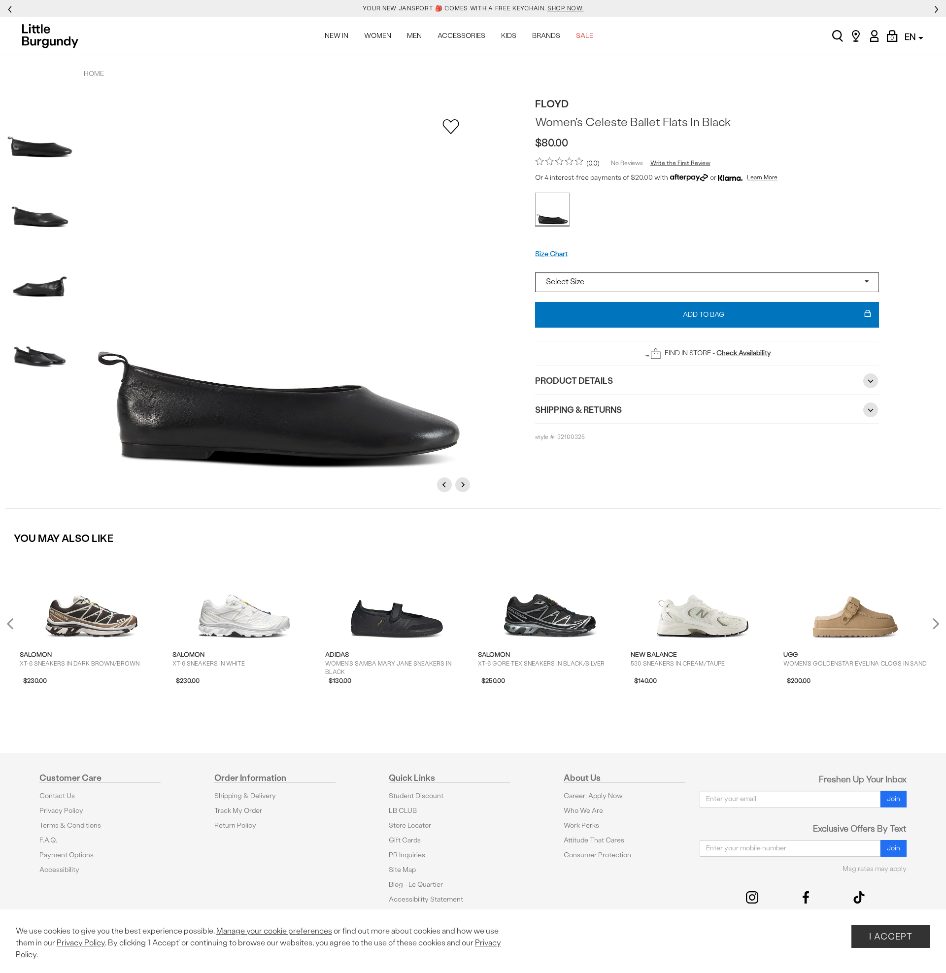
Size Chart (551, 254)
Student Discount (416, 796)
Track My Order (238, 810)
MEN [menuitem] (414, 36)
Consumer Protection (597, 855)
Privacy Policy (61, 810)
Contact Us (57, 796)
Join (893, 799)
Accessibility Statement (426, 899)
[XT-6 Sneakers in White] (244, 596)
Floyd (552, 104)
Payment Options (66, 855)
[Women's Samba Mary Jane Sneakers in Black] (397, 596)
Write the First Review (680, 163)
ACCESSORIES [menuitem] (461, 36)
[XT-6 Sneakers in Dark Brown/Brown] (91, 596)
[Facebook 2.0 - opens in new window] (806, 897)
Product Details (574, 380)
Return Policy (235, 825)
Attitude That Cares (594, 840)
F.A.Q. (48, 840)
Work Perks (581, 825)
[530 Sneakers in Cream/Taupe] (702, 596)
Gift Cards (405, 840)
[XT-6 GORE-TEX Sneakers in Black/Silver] (549, 596)
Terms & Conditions (70, 825)
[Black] (552, 210)
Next (464, 484)
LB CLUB (403, 810)
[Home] (53, 36)
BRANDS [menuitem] (546, 36)
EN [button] (911, 37)
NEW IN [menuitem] (336, 36)
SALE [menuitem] (584, 36)
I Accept (890, 936)
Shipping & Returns (578, 409)
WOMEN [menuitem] (377, 36)
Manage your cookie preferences (274, 931)
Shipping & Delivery (245, 796)
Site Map (402, 870)
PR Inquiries (407, 855)
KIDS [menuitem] (508, 36)
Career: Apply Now (593, 796)
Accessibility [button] (59, 870)
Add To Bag (703, 314)
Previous (446, 484)
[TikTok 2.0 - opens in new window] (859, 897)
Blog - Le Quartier (416, 884)
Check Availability (743, 353)
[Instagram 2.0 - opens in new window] (752, 897)
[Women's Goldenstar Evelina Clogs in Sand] (855, 596)
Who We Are (583, 810)
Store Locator (410, 825)
